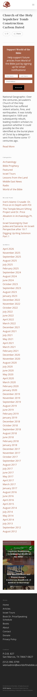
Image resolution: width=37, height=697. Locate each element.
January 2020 (10, 390)
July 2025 (8, 264)
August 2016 (10, 492)
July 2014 (8, 511)
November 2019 (11, 398)
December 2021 (11, 327)
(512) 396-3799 (11, 661)
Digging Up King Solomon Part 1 (17, 235)
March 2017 (9, 484)
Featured (8, 169)
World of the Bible (12, 189)
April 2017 (8, 480)
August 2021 (10, 331)
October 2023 (10, 284)
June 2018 (8, 437)
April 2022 (8, 319)
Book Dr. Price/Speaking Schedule (15, 618)
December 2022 (11, 299)
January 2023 (10, 295)
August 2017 (10, 464)
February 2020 (11, 386)
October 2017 (10, 456)
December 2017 (11, 449)
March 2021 (9, 346)
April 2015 (8, 503)
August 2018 (10, 433)
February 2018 (11, 441)
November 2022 (11, 303)
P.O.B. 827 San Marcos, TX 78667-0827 (18, 655)
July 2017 (8, 468)
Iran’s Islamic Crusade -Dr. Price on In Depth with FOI (17, 203)
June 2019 (8, 409)
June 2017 (8, 472)
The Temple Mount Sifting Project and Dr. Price (17, 210)
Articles (6, 608)
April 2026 (8, 248)
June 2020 (8, 370)
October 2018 (10, 425)
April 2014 (8, 519)
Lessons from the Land (15, 177)
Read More (9, 146)
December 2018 (11, 421)
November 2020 (11, 358)
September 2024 (12, 272)
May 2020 (8, 374)
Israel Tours (9, 173)
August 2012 (10, 531)
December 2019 (11, 394)
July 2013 (8, 523)
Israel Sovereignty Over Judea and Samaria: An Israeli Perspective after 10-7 (18, 226)
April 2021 (8, 343)
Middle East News (12, 181)
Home (6, 604)
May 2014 (8, 515)
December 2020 (11, 354)
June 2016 (8, 496)
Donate (6, 635)
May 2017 (8, 476)
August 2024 (10, 276)
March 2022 (9, 323)
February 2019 (11, 413)
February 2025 (11, 268)
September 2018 (12, 429)
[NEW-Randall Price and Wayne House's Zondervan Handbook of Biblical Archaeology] (18, 577)
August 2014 (10, 507)
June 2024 (8, 280)
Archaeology (9, 161)
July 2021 (8, 335)
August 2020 (10, 362)
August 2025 (10, 260)
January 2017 (10, 488)
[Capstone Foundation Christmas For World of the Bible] (18, 553)
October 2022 (10, 307)
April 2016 (8, 500)
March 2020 (9, 382)
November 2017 (11, 452)
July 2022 (8, 311)
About (6, 627)
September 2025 (12, 256)
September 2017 (12, 460)
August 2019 (10, 405)
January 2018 (10, 445)
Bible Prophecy (11, 165)
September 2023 (12, 288)
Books (6, 623)
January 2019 (10, 417)
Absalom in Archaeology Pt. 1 (18, 217)
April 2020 (8, 378)
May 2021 (8, 339)
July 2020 (8, 366)
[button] (33, 5)
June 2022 (8, 315)
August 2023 (10, 292)
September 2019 (12, 401)
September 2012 (12, 527)
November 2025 (11, 252)
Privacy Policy (9, 639)
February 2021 (11, 350)
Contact (7, 631)
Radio (6, 185)
